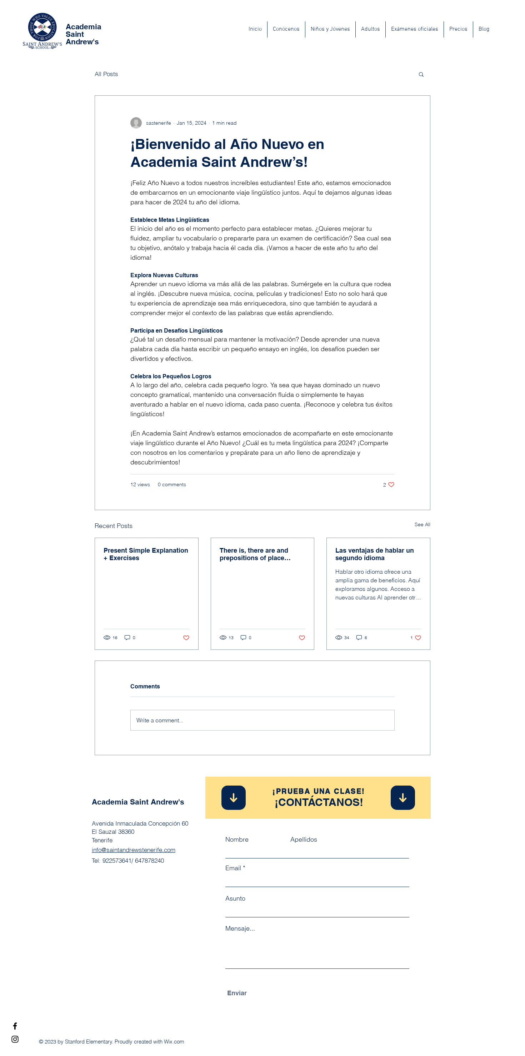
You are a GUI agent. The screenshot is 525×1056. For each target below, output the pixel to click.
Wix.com (174, 1041)
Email (233, 868)
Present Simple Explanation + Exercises (146, 554)
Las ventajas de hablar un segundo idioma (374, 554)
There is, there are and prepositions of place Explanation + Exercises (257, 554)
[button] (421, 74)
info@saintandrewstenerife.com (133, 849)
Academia (83, 26)
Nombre (237, 839)
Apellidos (303, 839)
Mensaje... (240, 928)
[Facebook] (15, 1026)
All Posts (106, 74)
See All (422, 524)
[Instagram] (15, 1039)
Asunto (235, 898)
